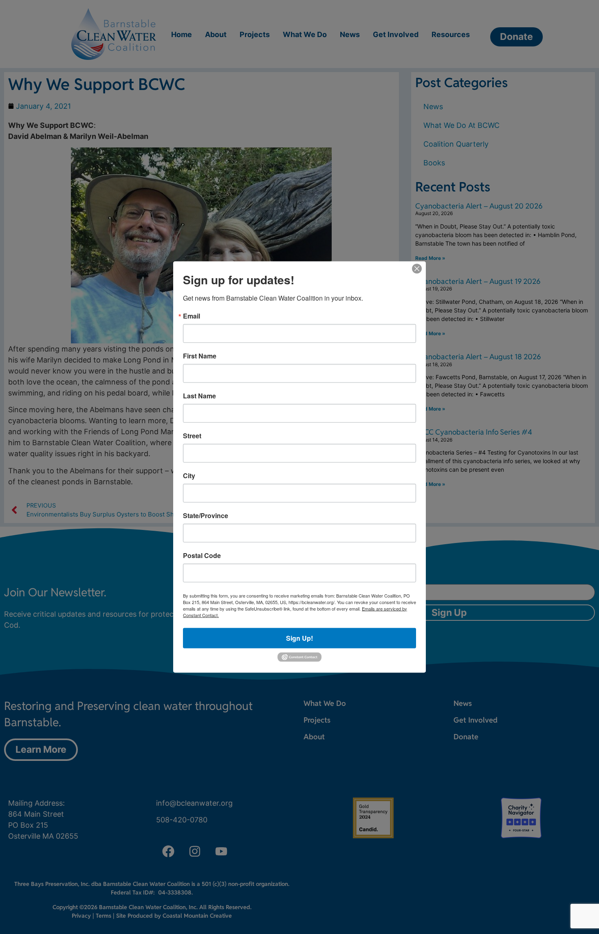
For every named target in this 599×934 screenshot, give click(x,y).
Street (192, 435)
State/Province (205, 515)
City (189, 475)
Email (191, 315)
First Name (199, 355)
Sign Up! (299, 637)
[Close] (416, 268)
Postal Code (202, 555)
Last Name (199, 395)
